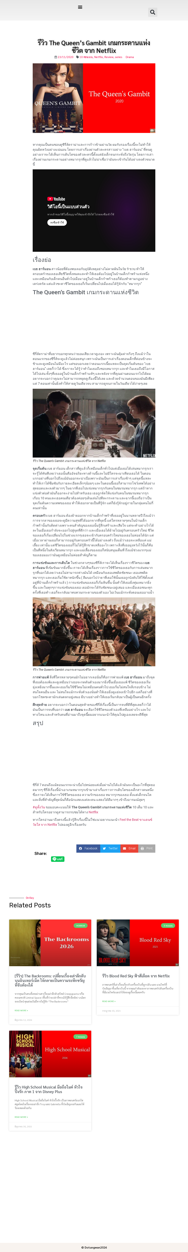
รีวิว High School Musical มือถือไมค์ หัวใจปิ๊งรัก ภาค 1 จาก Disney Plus (48, 1089)
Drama (130, 57)
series (118, 57)
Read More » (21, 1010)
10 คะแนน (86, 57)
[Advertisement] (94, 324)
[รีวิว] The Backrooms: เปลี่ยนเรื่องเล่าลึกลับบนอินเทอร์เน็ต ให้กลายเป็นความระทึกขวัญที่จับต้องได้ (50, 980)
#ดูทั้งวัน (39, 807)
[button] (80, 7)
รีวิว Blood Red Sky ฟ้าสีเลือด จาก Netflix (136, 975)
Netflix (98, 57)
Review (108, 57)
